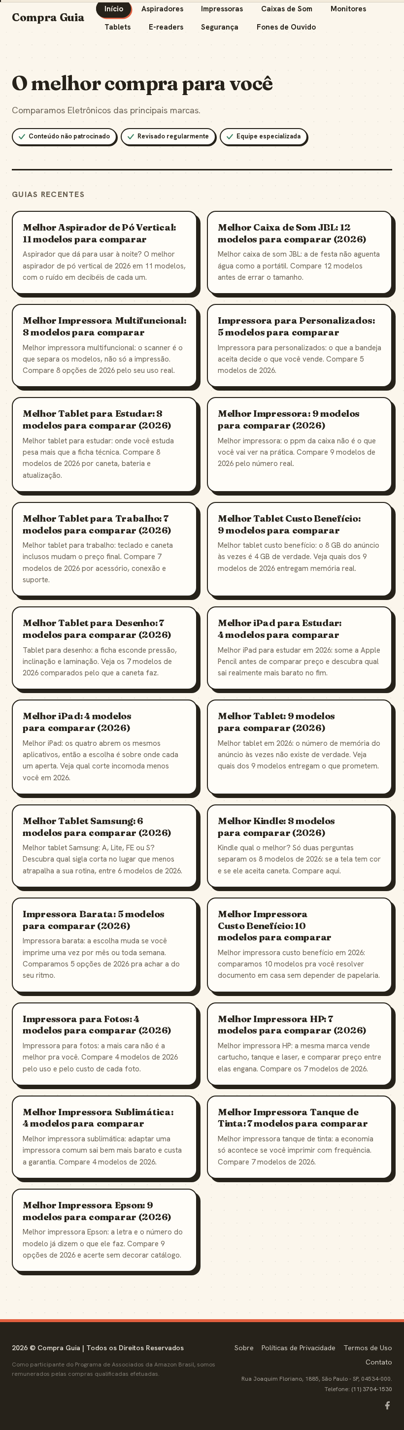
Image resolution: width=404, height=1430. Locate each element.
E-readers (166, 27)
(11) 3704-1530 (371, 1389)
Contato (379, 1362)
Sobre (244, 1347)
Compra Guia (48, 17)
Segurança (219, 27)
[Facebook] (387, 1405)
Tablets (117, 27)
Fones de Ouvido (286, 27)
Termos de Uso (367, 1347)
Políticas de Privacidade (299, 1347)
